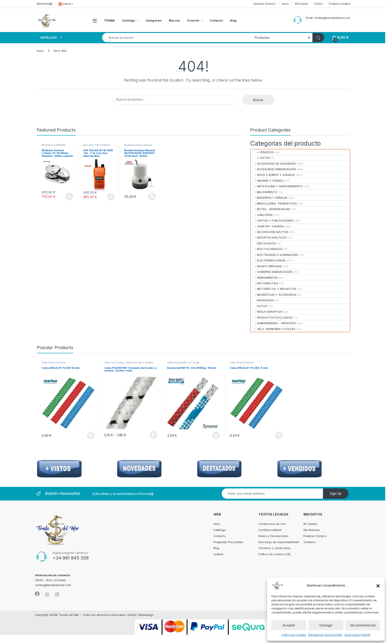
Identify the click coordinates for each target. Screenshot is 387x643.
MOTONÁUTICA (267, 283)
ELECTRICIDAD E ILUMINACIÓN (277, 255)
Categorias (154, 20)
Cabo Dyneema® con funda (183, 362)
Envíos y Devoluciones (273, 536)
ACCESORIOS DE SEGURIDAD (276, 163)
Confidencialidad (269, 530)
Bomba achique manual (138, 145)
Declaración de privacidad (325, 635)
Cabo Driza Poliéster (53, 362)
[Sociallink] (37, 594)
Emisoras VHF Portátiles (97, 145)
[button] (378, 585)
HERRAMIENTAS (267, 277)
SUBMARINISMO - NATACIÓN (276, 323)
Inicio (285, 3)
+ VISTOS (263, 158)
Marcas (174, 20)
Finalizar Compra (339, 3)
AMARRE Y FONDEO (270, 180)
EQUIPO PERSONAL (269, 266)
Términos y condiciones (274, 548)
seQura (218, 554)
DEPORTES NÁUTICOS (272, 237)
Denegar (326, 625)
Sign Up (336, 493)
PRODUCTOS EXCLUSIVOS (275, 317)
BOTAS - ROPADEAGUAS (273, 209)
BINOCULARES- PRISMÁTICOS (277, 203)
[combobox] (177, 37)
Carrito (318, 3)
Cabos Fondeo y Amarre (139, 362)
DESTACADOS (266, 243)
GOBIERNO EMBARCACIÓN (274, 272)
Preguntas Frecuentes (228, 542)
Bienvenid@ (44, 3)
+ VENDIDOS (265, 152)
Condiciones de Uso (272, 524)
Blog (233, 20)
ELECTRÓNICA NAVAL (271, 260)
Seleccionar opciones (147, 196)
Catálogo (128, 20)
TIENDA (109, 20)
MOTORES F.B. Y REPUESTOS (276, 289)
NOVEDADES (265, 300)
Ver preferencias (363, 625)
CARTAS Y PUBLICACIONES (275, 220)
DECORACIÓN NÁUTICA (272, 232)
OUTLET (262, 306)
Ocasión (193, 20)
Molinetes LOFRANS (54, 145)
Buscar (258, 100)
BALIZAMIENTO (267, 192)
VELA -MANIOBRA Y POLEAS (276, 329)
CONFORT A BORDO (270, 226)
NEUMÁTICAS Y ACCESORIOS (276, 294)
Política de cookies (294, 635)
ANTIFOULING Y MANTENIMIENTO (280, 186)
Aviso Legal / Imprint (357, 635)
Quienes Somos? (265, 3)
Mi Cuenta (301, 3)
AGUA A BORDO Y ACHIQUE (276, 175)
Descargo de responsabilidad (278, 542)
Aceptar (289, 625)
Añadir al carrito (68, 196)
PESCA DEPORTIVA (269, 311)
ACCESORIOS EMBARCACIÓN (276, 169)
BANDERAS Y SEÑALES (272, 197)
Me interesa (311, 530)
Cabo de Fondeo (114, 362)
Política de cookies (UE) (274, 554)
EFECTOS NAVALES (269, 249)
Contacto (216, 20)
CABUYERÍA (264, 215)
